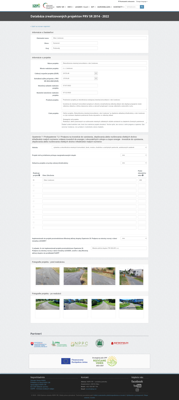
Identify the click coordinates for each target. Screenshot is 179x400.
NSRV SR (60, 7)
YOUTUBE (137, 386)
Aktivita (35, 147)
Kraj (47, 48)
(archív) (45, 387)
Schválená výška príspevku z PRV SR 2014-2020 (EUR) (46, 80)
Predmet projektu (52, 100)
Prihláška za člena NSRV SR (40, 382)
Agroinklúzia (104, 7)
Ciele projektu (53, 113)
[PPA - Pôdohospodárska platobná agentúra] (59, 343)
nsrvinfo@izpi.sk (91, 389)
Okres (46, 43)
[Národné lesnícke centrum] (100, 343)
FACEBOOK (137, 381)
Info (70, 7)
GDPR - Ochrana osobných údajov (42, 389)
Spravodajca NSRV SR (38, 384)
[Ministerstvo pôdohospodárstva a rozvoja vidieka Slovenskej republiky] (39, 343)
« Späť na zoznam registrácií (40, 26)
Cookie (92, 397)
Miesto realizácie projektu (49, 68)
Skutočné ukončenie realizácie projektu (48, 94)
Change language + (142, 1)
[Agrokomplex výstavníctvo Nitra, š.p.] (119, 342)
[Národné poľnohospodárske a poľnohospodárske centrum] (79, 343)
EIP (92, 7)
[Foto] (48, 283)
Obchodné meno (43, 38)
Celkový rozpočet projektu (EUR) (47, 73)
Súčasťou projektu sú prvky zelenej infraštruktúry (50, 163)
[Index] (36, 6)
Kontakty (118, 7)
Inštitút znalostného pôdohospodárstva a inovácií (109, 395)
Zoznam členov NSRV (38, 380)
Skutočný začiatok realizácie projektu (48, 87)
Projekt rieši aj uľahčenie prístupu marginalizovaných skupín (54, 155)
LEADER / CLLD (81, 7)
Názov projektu (53, 63)
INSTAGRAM (137, 390)
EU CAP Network (36, 387)
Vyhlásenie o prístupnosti (135, 395)
